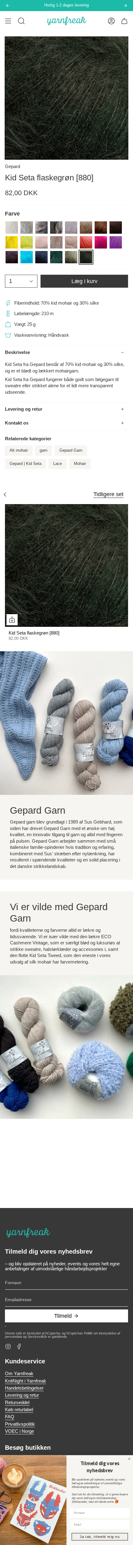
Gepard (12, 166)
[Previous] (8, 5)
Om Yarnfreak (19, 1373)
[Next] (125, 5)
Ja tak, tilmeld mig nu (99, 1537)
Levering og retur (23, 409)
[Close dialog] (129, 1459)
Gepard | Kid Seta (25, 464)
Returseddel (17, 1402)
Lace (57, 464)
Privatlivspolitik (20, 1424)
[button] (21, 21)
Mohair (80, 464)
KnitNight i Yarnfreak (25, 1381)
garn (43, 450)
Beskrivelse (17, 352)
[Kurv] (124, 21)
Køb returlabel (19, 1409)
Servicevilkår (37, 1336)
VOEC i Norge (19, 1431)
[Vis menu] (8, 21)
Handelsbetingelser (24, 1388)
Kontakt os (16, 423)
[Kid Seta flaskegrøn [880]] (66, 565)
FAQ (9, 1416)
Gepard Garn (70, 450)
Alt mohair (19, 450)
